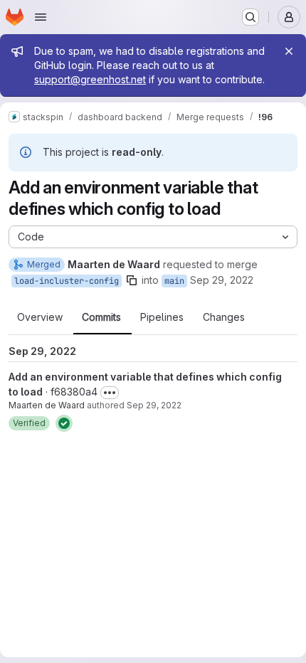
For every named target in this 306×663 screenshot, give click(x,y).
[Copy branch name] (131, 280)
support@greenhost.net (90, 79)
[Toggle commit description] (109, 392)
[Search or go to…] (250, 17)
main (174, 281)
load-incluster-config (66, 281)
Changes (224, 317)
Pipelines (162, 317)
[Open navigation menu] (40, 17)
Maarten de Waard (47, 405)
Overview (40, 317)
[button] (29, 423)
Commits (101, 317)
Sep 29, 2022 (221, 280)
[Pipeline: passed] (64, 423)
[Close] (288, 51)
